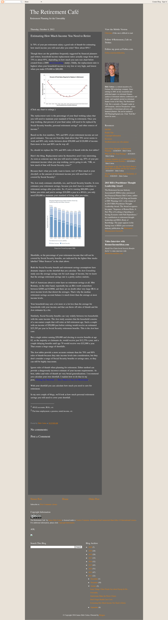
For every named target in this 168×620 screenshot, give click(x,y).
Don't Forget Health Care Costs (101, 599)
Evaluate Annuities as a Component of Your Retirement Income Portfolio (120, 160)
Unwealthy (94, 592)
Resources (108, 139)
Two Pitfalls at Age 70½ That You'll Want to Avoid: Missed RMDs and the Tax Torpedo (120, 167)
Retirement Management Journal (118, 229)
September (95, 607)
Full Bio (108, 129)
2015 (90, 565)
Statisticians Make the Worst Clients (103, 596)
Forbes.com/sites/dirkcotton (114, 53)
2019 (90, 551)
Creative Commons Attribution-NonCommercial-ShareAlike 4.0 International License (106, 520)
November (94, 582)
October (94, 586)
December (94, 579)
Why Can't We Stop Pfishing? (115, 154)
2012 (90, 576)
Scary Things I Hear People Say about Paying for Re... (109, 589)
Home (65, 499)
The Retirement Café (54, 11)
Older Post (94, 499)
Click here (108, 33)
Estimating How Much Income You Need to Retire (108, 603)
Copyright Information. (67, 522)
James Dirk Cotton (55, 520)
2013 (90, 572)
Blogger (102, 615)
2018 (90, 554)
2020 (90, 547)
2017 (90, 558)
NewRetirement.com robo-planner (117, 142)
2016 (90, 561)
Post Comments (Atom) (48, 504)
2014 (90, 568)
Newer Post (36, 499)
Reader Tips (109, 132)
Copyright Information (113, 135)
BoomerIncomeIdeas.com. (114, 253)
